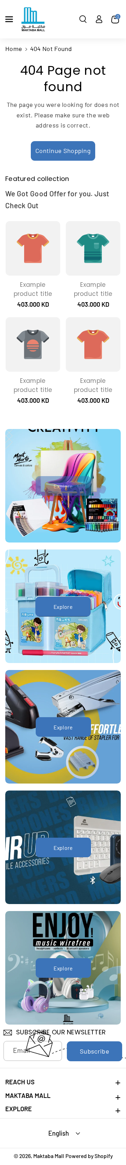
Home (13, 48)
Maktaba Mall (27, 1095)
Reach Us (20, 1082)
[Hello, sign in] (99, 19)
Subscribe (94, 1051)
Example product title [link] (33, 289)
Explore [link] (63, 486)
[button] (9, 19)
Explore (63, 606)
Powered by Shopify (89, 1155)
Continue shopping (63, 150)
